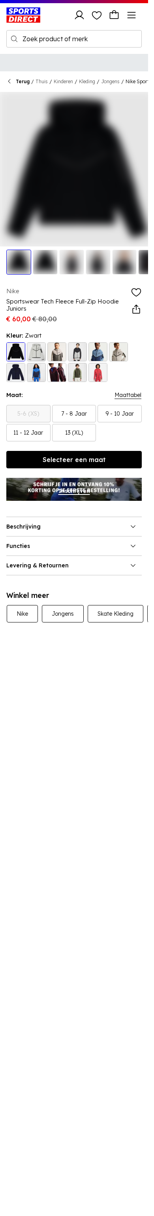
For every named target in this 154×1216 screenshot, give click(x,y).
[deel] (136, 309)
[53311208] (97, 372)
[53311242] (77, 351)
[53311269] (118, 351)
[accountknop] (79, 15)
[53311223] (36, 372)
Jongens (110, 81)
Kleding (87, 81)
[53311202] (36, 351)
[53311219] (15, 372)
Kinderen (63, 81)
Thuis (42, 81)
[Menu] (131, 15)
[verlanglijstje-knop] (96, 15)
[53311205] (56, 351)
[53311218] (97, 351)
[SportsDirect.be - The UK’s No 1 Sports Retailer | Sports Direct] (23, 15)
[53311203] (15, 351)
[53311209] (56, 372)
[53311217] (77, 372)
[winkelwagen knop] (114, 15)
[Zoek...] (14, 39)
